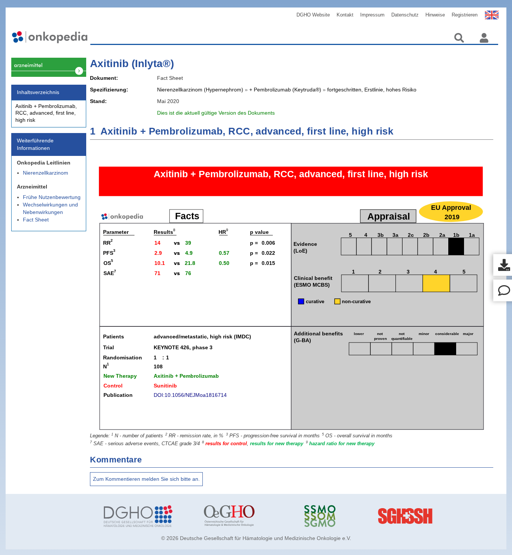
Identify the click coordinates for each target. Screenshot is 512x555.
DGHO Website (313, 15)
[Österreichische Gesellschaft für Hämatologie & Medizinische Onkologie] (248, 516)
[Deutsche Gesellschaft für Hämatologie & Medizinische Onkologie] (148, 516)
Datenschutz (405, 15)
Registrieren (465, 15)
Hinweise (435, 15)
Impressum (372, 15)
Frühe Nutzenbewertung (52, 197)
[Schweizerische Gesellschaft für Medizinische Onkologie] (348, 516)
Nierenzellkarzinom (45, 173)
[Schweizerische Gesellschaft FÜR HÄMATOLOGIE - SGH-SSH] (448, 516)
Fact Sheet (36, 220)
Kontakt (345, 15)
